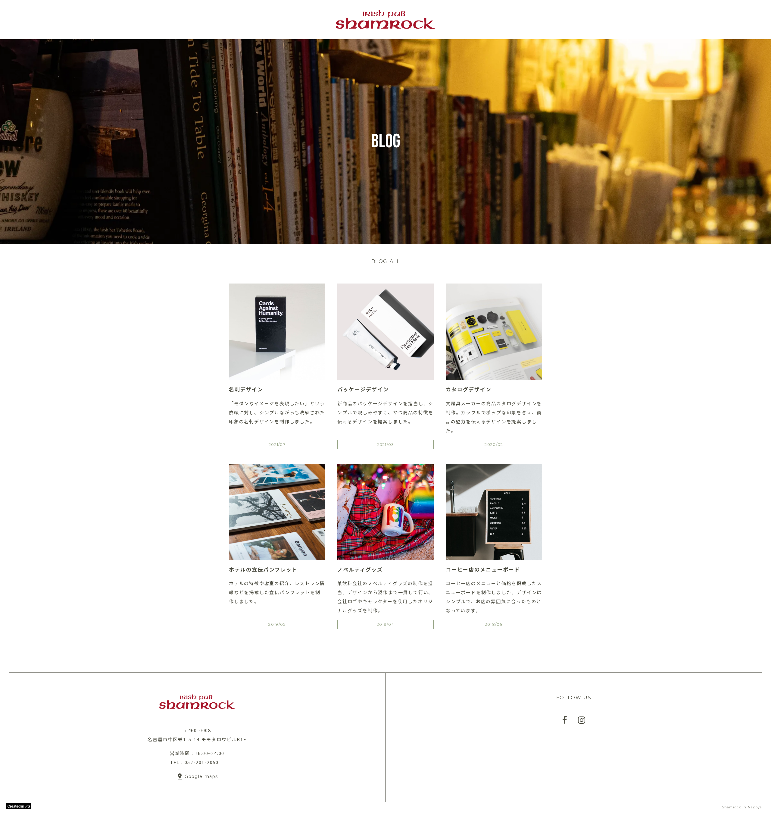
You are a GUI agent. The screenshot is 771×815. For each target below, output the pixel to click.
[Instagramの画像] (582, 720)
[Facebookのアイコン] (565, 720)
